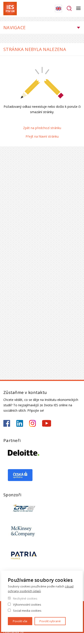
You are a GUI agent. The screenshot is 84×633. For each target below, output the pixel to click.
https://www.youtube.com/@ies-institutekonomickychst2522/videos (46, 423)
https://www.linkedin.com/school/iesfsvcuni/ (19, 423)
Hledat (69, 8)
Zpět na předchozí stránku (42, 128)
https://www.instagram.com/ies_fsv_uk (32, 423)
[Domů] (10, 8)
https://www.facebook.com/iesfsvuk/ (6, 423)
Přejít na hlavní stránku (42, 136)
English (58, 8)
